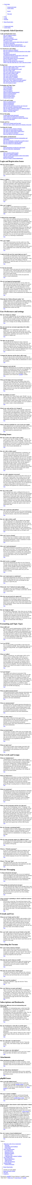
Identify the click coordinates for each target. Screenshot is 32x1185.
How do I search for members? (10, 132)
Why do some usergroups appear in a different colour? (16, 108)
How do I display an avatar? (10, 59)
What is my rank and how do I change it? (13, 61)
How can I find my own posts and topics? (13, 134)
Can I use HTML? (7, 88)
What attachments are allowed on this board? (14, 147)
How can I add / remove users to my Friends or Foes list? (17, 124)
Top (4, 175)
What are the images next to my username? (13, 58)
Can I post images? (8, 91)
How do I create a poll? (9, 70)
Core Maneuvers (9, 1150)
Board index (10, 22)
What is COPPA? (7, 36)
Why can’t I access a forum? (10, 74)
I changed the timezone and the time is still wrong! (15, 55)
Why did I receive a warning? (10, 77)
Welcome (7, 1145)
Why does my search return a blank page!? (13, 131)
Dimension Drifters (9, 1153)
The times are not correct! (9, 54)
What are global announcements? (11, 92)
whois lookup (25, 1111)
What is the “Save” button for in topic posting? (14, 80)
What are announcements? (9, 93)
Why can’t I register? (8, 38)
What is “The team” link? (9, 111)
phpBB (21, 374)
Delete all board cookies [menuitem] (9, 1171)
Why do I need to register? (9, 35)
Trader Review (8, 1160)
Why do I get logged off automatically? (13, 44)
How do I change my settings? (10, 50)
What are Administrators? (9, 101)
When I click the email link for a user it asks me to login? (17, 62)
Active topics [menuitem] (10, 8)
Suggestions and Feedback (11, 1146)
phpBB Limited (19, 1084)
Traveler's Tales (8, 1154)
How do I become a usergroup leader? (12, 107)
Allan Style (10, 1177)
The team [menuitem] (9, 14)
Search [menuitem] (9, 11)
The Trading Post (8, 1157)
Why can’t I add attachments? (10, 76)
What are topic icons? (8, 97)
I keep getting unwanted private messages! (13, 116)
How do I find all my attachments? (11, 149)
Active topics (7, 27)
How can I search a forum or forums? (12, 128)
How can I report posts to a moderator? (12, 78)
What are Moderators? (8, 103)
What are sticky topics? (9, 95)
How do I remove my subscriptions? (12, 143)
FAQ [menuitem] (5, 16)
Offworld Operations (10, 1161)
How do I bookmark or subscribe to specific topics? (16, 140)
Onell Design (18, 1177)
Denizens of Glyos (9, 1152)
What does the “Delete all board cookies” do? (14, 46)
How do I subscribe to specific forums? (13, 142)
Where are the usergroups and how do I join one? (15, 105)
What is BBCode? (7, 86)
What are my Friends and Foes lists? (12, 123)
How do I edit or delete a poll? (10, 73)
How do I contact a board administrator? (13, 158)
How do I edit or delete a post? (10, 67)
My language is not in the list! (10, 57)
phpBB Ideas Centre (19, 1097)
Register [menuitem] (6, 19)
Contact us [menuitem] (6, 1173)
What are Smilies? (7, 89)
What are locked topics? (9, 96)
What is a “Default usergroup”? (11, 110)
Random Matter (7, 1163)
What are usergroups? (8, 104)
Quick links (7, 4)
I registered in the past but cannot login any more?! (15, 42)
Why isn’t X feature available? (10, 154)
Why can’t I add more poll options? (12, 72)
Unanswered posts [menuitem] (11, 7)
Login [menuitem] (5, 18)
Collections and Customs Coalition (13, 1156)
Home (5, 22)
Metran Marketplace (10, 1159)
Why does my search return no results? (12, 130)
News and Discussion (9, 1149)
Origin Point (8, 1148)
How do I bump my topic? (9, 82)
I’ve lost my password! (9, 43)
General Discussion (9, 1164)
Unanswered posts (8, 26)
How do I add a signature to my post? (12, 69)
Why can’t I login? (8, 40)
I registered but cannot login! (10, 39)
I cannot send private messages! (11, 115)
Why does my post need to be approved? (13, 81)
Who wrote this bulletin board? (10, 153)
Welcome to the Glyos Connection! (12, 1143)
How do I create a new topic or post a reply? (14, 66)
